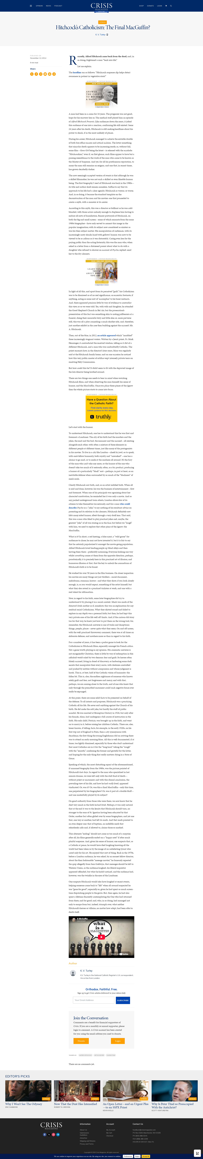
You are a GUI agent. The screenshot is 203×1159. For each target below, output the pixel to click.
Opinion (39, 6)
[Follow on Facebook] (44, 1134)
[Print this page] (49, 74)
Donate (150, 6)
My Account (110, 1130)
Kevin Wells (108, 1110)
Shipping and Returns (87, 1141)
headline (77, 72)
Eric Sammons (11, 1107)
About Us (83, 1130)
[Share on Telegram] (40, 74)
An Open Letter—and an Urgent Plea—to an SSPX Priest (125, 1105)
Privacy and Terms (87, 1144)
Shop (141, 6)
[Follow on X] (49, 1134)
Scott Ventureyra (160, 1110)
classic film (111, 1055)
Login (159, 6)
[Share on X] (32, 74)
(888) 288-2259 (142, 1139)
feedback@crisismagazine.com (144, 1130)
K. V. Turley (100, 34)
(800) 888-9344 (141, 1136)
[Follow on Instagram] (53, 1134)
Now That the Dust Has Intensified (76, 1104)
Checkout (109, 1136)
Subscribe (123, 1000)
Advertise (83, 1138)
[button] (197, 1153)
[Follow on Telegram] (58, 1134)
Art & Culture (99, 1055)
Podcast (58, 6)
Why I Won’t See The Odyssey (23, 1104)
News (48, 6)
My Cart (109, 1133)
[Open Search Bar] (171, 6)
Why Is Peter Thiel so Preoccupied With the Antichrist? (172, 1105)
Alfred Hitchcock (85, 1055)
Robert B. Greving (62, 1107)
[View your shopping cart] (166, 6)
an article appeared (106, 335)
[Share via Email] (45, 74)
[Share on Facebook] (36, 74)
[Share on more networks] (54, 74)
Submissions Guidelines (84, 1134)
